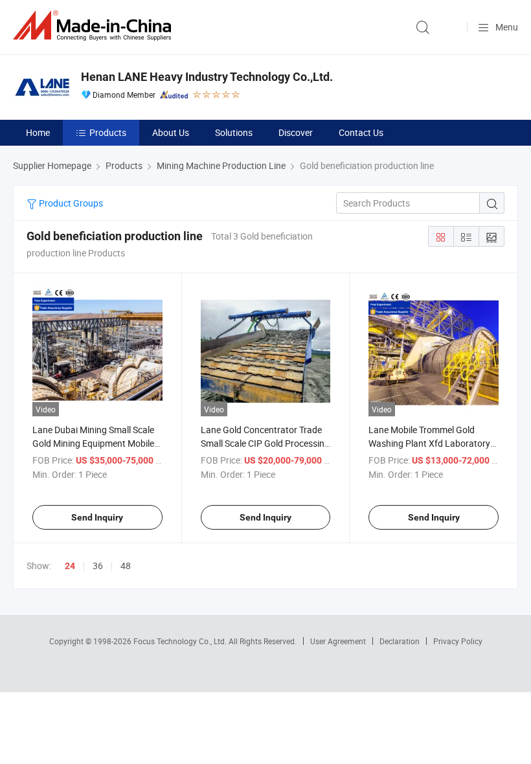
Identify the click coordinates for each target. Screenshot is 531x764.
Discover (295, 132)
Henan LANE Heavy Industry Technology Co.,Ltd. (207, 77)
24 (70, 566)
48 (125, 565)
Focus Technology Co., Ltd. (181, 641)
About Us (170, 132)
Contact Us (361, 132)
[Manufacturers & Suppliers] (94, 25)
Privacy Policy (457, 641)
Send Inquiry (97, 517)
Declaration (399, 641)
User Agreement (338, 641)
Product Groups (70, 203)
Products (107, 132)
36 (98, 565)
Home (38, 132)
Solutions (234, 132)
